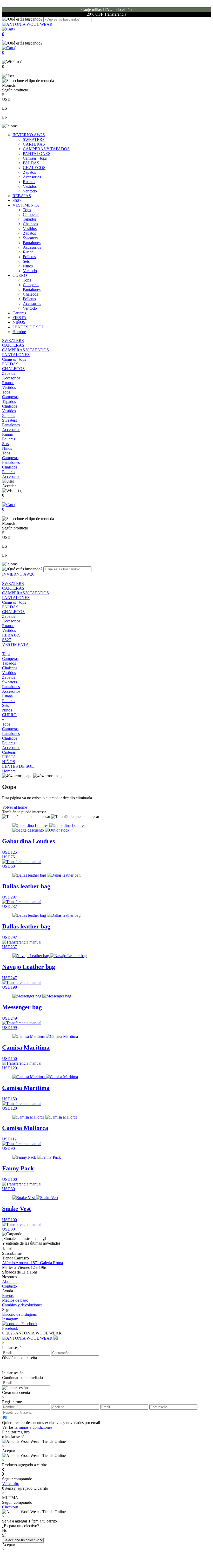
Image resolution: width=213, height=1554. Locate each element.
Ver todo (30, 191)
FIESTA (19, 317)
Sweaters (30, 238)
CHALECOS (34, 167)
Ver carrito (10, 1483)
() (9, 34)
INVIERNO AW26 (28, 135)
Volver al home (14, 807)
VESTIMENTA (25, 205)
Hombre (19, 331)
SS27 (16, 200)
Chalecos (30, 224)
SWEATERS (34, 139)
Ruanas (29, 181)
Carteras (19, 313)
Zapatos (29, 172)
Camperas (31, 214)
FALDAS (31, 163)
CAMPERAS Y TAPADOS (46, 149)
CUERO (19, 275)
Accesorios (32, 177)
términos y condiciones (33, 1427)
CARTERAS (34, 144)
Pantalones (32, 242)
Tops (27, 210)
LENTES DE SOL (28, 327)
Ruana (28, 252)
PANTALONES (36, 153)
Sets (26, 261)
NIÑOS (18, 322)
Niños (28, 266)
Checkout (10, 1507)
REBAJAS (21, 196)
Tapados (30, 219)
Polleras (29, 256)
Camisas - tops (35, 158)
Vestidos (30, 186)
